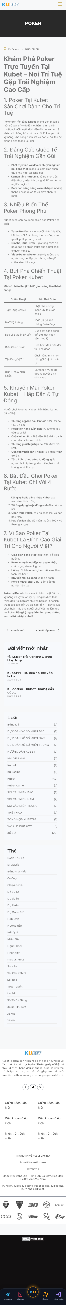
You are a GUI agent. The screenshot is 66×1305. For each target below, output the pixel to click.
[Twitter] (33, 1087)
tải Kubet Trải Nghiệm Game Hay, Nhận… (29, 658)
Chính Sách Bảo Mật (16, 1105)
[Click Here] (60, 5)
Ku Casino (13, 49)
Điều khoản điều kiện (16, 1120)
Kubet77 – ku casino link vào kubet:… (30, 674)
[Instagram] (40, 1087)
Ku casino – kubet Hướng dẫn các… (30, 690)
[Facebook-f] (26, 1087)
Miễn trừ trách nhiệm (15, 1136)
